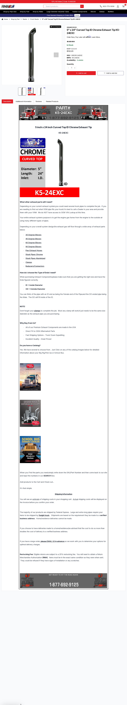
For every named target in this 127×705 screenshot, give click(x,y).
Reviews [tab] (39, 101)
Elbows (93, 12)
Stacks (25, 19)
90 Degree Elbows (33, 247)
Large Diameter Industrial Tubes (57, 12)
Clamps (101, 12)
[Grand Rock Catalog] (63, 377)
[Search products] (82, 6)
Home (6, 19)
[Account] (118, 6)
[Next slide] (56, 54)
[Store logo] (8, 6)
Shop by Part (24, 12)
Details (77, 15)
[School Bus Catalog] (63, 449)
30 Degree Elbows (33, 235)
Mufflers (111, 12)
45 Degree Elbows (33, 239)
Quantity (70, 64)
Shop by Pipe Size (9, 12)
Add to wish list (111, 73)
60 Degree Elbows (33, 243)
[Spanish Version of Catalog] (63, 413)
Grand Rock (72, 27)
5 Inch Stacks (34, 19)
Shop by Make (38, 12)
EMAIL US (51, 541)
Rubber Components (79, 12)
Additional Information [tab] (23, 101)
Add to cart (82, 73)
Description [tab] (7, 101)
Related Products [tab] (52, 101)
